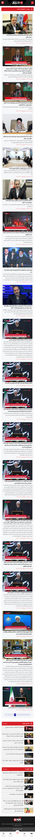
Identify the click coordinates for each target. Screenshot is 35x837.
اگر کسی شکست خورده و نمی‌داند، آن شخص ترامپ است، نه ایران (13, 742)
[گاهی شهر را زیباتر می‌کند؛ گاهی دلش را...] (28, 755)
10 (25, 715)
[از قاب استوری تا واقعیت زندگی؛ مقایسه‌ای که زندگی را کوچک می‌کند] (28, 781)
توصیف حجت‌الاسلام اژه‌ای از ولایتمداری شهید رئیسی (20, 340)
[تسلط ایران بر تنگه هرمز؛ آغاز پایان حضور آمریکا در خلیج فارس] (28, 774)
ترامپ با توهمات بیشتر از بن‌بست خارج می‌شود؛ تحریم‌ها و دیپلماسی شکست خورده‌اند (12, 735)
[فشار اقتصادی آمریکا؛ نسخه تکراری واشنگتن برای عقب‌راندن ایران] (28, 810)
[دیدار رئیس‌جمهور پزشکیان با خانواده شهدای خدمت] (17, 158)
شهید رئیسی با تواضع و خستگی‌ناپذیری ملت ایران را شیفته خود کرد (18, 271)
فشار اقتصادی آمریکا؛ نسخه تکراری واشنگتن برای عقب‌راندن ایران (13, 810)
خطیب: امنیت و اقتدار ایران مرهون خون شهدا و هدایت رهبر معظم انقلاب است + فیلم (17, 138)
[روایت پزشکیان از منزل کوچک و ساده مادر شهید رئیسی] (17, 696)
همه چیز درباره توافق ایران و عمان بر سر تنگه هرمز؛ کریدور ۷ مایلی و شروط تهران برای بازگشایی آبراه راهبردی (13, 803)
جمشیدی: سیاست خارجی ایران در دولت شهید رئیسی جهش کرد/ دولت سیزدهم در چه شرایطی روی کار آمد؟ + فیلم (18, 307)
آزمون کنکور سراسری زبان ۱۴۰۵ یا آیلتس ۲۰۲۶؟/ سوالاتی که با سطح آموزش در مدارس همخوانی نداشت (13, 788)
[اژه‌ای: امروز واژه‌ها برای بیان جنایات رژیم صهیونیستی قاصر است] (17, 372)
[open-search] (2, 2)
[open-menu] (32, 2)
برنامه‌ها (24, 836)
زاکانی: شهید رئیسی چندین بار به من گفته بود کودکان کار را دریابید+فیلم (19, 36)
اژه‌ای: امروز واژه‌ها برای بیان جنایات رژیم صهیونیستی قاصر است (18, 383)
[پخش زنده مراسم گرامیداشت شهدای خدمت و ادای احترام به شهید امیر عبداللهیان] (17, 221)
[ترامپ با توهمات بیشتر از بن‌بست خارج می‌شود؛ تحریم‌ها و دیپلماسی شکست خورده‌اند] (28, 735)
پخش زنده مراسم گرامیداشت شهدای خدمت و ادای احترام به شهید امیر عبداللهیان (17, 234)
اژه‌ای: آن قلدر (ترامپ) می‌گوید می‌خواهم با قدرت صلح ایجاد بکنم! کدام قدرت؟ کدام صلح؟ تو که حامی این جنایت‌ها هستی (17, 410)
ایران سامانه (15, 829)
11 (27, 715)
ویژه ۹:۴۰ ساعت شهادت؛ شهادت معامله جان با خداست (12, 762)
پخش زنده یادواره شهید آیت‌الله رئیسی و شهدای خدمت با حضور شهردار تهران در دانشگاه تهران (18, 104)
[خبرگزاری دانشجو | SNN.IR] (17, 2)
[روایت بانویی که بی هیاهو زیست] (28, 795)
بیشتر (5, 723)
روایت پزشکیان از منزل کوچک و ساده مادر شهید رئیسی (20, 708)
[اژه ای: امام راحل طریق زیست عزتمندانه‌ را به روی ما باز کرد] (17, 581)
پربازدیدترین (10, 836)
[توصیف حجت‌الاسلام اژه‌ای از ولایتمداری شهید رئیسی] (17, 329)
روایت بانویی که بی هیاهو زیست (16, 794)
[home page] (17, 832)
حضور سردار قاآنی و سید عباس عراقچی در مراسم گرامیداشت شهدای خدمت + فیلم (19, 202)
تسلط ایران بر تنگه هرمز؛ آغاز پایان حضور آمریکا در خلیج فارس (13, 774)
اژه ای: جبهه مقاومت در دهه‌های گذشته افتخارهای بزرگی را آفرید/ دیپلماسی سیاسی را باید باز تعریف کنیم (18, 482)
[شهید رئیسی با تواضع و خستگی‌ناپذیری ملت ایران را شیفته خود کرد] (17, 257)
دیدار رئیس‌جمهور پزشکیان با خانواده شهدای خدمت (20, 169)
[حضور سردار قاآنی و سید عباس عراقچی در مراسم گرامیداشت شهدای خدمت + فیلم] (17, 189)
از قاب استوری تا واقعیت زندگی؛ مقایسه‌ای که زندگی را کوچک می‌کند (13, 780)
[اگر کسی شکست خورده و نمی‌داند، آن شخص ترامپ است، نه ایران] (28, 742)
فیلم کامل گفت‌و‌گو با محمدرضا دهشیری (14, 727)
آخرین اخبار (4, 836)
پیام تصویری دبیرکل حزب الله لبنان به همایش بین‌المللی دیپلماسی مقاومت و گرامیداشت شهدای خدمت (17, 633)
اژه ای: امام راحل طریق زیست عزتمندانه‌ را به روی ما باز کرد (19, 593)
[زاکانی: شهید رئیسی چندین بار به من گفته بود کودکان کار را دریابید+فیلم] (17, 24)
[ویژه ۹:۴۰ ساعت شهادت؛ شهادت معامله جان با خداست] (28, 762)
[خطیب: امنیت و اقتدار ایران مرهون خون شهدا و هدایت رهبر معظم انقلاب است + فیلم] (17, 124)
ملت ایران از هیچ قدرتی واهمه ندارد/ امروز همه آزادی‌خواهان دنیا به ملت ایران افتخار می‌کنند (12, 748)
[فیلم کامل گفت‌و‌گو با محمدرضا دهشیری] (28, 728)
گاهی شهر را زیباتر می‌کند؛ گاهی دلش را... (14, 754)
